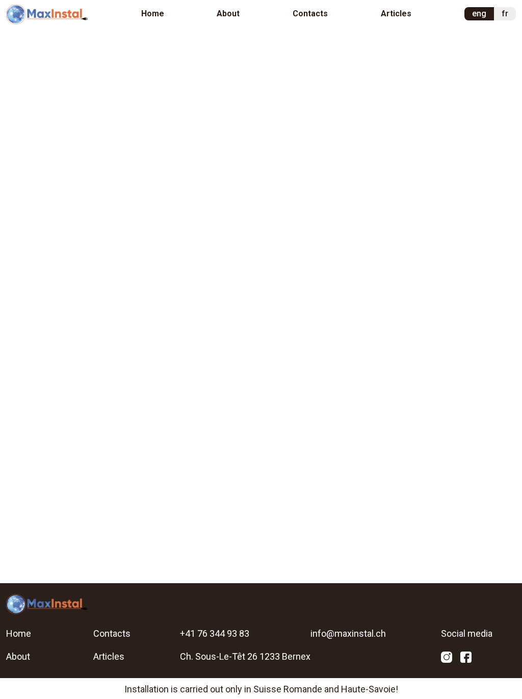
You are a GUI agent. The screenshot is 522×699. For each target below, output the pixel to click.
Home (152, 13)
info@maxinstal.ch (348, 633)
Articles (396, 13)
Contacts (310, 13)
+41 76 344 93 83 (214, 633)
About (228, 13)
